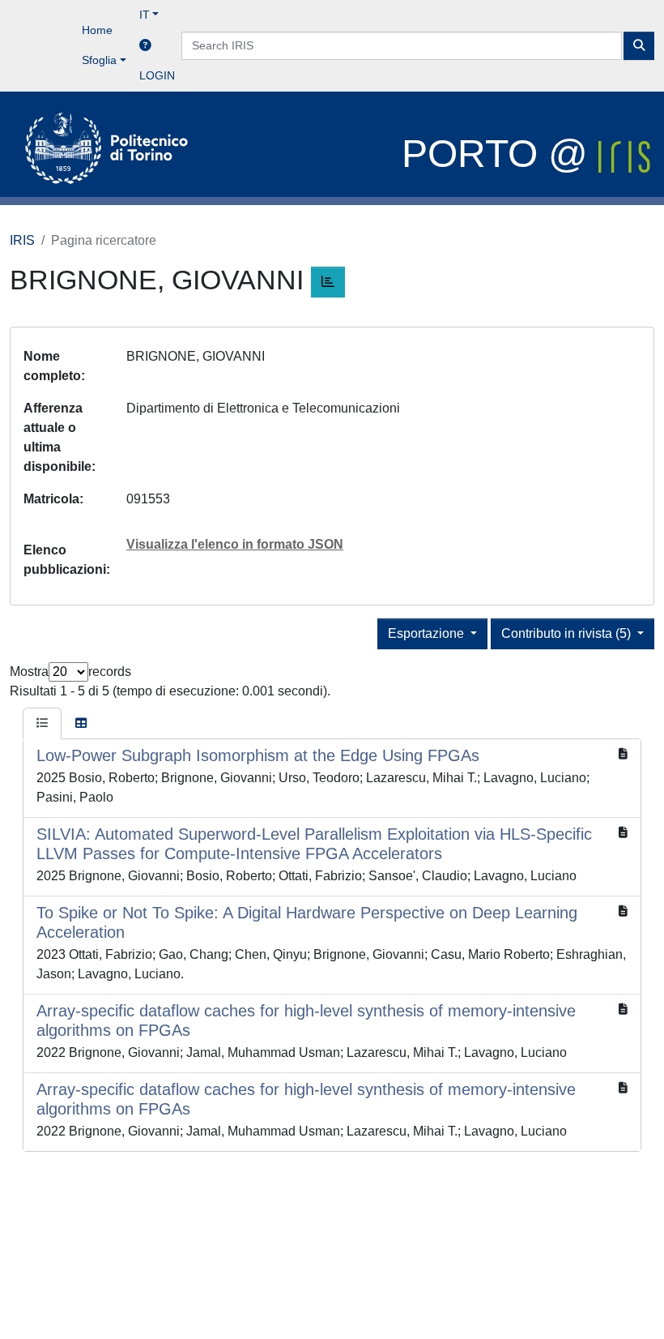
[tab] (42, 724)
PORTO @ (500, 153)
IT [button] (144, 14)
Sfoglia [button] (99, 59)
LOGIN (157, 75)
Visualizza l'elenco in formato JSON (234, 544)
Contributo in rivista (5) (567, 633)
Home (97, 30)
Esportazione (427, 633)
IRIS (22, 240)
